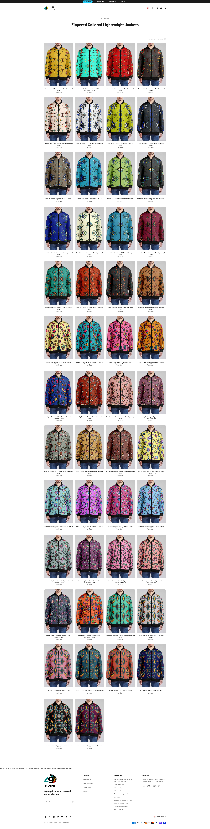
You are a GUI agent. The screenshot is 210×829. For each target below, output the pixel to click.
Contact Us (117, 797)
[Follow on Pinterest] (58, 817)
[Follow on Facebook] (45, 817)
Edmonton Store (100, 1)
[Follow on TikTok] (66, 817)
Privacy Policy (118, 787)
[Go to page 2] (109, 754)
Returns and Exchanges (121, 806)
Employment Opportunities (122, 794)
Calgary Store (112, 1)
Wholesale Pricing (119, 790)
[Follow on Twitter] (49, 817)
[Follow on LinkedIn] (70, 817)
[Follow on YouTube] (62, 817)
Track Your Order (119, 809)
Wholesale (123, 1)
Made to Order (87, 1)
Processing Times (119, 784)
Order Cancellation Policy (121, 803)
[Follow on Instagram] (54, 817)
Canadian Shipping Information (123, 800)
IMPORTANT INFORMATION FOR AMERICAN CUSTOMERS (123, 780)
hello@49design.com (151, 786)
